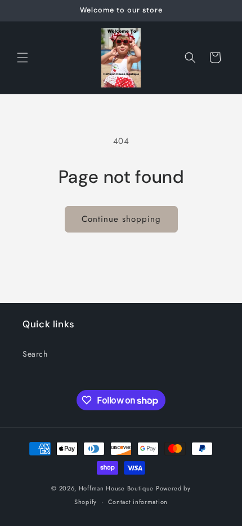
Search (35, 354)
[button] (22, 57)
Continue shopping (121, 219)
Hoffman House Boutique (117, 488)
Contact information (138, 501)
